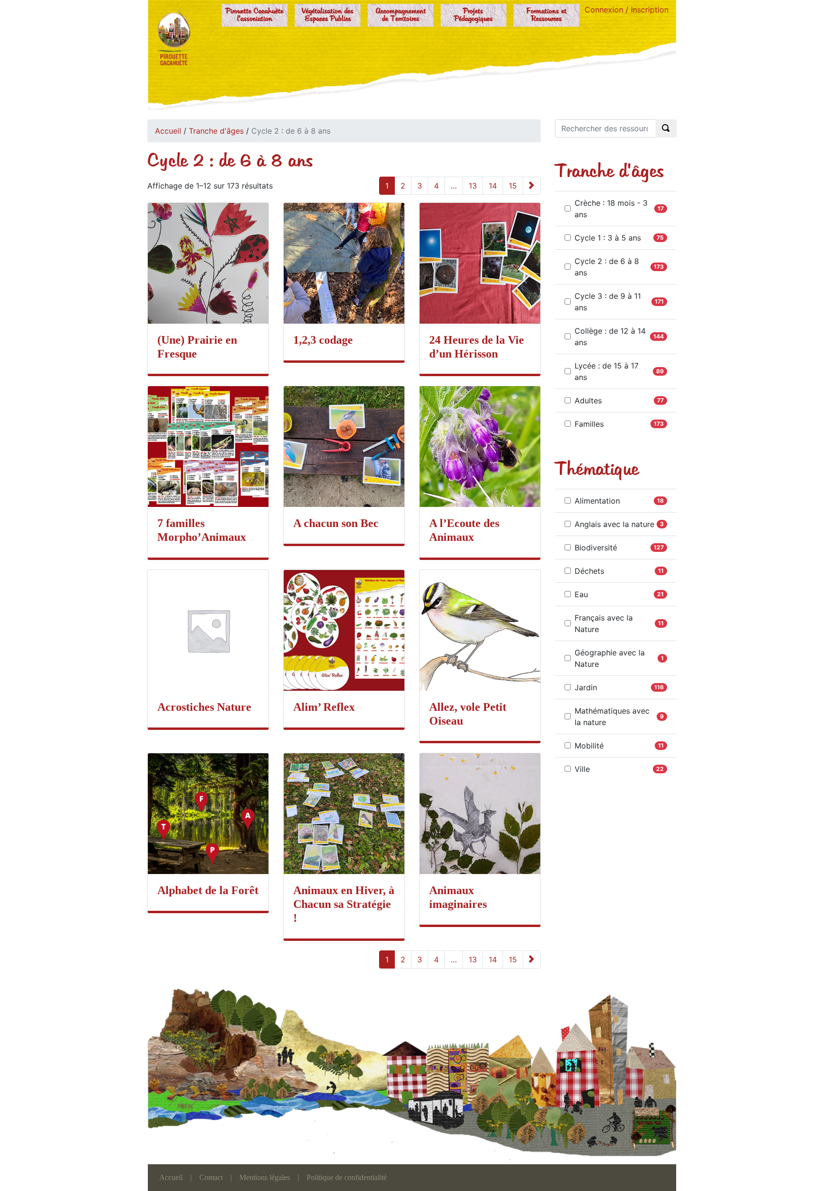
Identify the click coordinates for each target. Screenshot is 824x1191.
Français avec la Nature (604, 623)
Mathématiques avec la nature (612, 716)
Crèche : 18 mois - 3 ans (611, 208)
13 (473, 185)
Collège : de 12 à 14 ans (610, 336)
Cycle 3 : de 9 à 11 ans (608, 301)
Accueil (168, 131)
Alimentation (597, 501)
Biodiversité (596, 547)
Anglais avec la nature (614, 524)
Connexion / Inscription (627, 9)
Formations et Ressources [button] (546, 15)
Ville (582, 769)
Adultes (588, 400)
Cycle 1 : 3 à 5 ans (608, 237)
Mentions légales (264, 1177)
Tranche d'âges (216, 131)
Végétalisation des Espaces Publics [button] (327, 15)
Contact (211, 1177)
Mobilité (589, 745)
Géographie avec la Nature (610, 658)
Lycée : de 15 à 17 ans (607, 371)
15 (513, 185)
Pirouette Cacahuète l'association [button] (254, 15)
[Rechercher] (666, 128)
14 (493, 185)
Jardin (586, 687)
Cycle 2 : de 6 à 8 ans (607, 266)
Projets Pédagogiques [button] (473, 15)
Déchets (589, 571)
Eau (581, 594)
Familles (589, 424)
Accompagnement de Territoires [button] (401, 15)
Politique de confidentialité (347, 1177)
